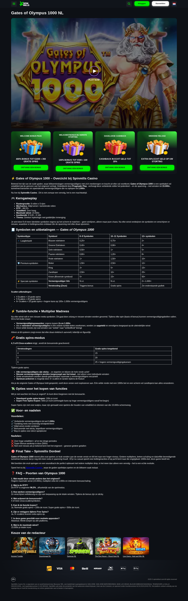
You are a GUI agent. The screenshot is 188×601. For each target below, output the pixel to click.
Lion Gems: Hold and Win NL (133, 556)
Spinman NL (71, 556)
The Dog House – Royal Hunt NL (107, 556)
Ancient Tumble (17, 556)
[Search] (129, 4)
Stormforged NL (45, 556)
